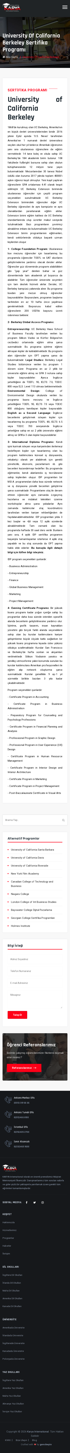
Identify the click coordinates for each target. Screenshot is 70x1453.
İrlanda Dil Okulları (12, 1282)
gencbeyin (46, 1444)
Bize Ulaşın (21, 1440)
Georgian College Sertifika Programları (33, 917)
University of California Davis (27, 857)
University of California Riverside (29, 865)
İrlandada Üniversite (13, 1335)
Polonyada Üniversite (13, 1358)
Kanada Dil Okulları (12, 1306)
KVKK (8, 1440)
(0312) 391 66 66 (21, 1102)
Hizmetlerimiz (10, 1230)
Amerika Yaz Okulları (13, 1388)
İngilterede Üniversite (13, 1343)
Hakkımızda (9, 1222)
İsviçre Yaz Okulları (12, 1411)
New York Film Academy (25, 873)
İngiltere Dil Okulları (12, 1275)
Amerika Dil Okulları (12, 1298)
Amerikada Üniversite (13, 1327)
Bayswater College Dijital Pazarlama (31, 910)
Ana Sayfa (12, 57)
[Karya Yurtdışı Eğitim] (12, 7)
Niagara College (20, 894)
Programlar (8, 1238)
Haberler (7, 1245)
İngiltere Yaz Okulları (13, 1380)
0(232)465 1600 (21, 1146)
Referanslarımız (22, 1067)
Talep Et (17, 1015)
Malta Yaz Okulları (12, 1395)
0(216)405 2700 (21, 1132)
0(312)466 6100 (21, 1117)
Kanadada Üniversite (13, 1351)
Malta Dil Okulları (11, 1290)
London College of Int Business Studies (34, 902)
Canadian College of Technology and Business (32, 884)
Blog (34, 1440)
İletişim (6, 1253)
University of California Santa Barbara (32, 849)
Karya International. (38, 1431)
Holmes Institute (20, 925)
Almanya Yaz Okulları (13, 1403)
